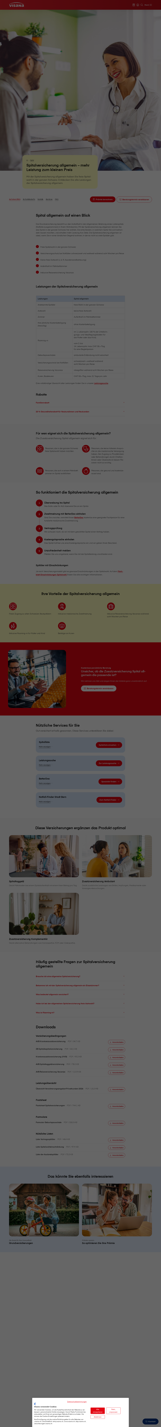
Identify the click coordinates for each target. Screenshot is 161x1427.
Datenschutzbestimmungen (77, 1402)
